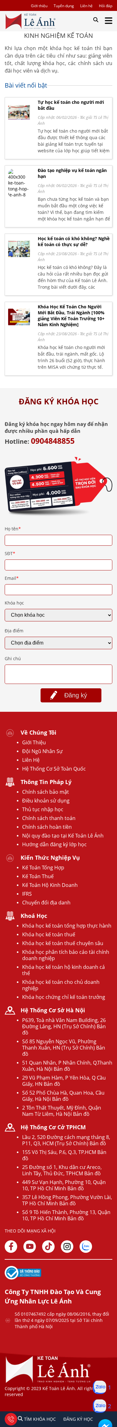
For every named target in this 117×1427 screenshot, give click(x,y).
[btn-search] (95, 20)
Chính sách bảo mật (45, 791)
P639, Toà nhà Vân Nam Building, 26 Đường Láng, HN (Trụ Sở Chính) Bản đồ (64, 1026)
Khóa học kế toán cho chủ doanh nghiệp (61, 985)
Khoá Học (34, 915)
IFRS (27, 893)
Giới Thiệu (34, 742)
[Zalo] (86, 1246)
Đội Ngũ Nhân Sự (42, 751)
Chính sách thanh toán (49, 818)
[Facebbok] (11, 1246)
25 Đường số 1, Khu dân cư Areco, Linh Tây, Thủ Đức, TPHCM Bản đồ (62, 1170)
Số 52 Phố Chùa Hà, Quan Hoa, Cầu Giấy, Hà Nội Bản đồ (63, 1095)
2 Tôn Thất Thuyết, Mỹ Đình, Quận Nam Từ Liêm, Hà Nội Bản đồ (61, 1110)
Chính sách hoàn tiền (47, 826)
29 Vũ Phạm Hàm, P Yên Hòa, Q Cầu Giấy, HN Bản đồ (64, 1080)
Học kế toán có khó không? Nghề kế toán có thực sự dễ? (74, 241)
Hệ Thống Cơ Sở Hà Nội (53, 1010)
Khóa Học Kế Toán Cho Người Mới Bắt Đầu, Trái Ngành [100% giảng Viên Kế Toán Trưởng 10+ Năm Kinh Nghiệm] (71, 315)
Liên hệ (86, 5)
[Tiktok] (48, 1246)
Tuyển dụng (64, 5)
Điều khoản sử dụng (46, 800)
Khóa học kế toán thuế (48, 934)
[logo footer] (48, 1382)
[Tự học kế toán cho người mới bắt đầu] (19, 122)
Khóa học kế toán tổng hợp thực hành (66, 925)
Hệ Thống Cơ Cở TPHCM (53, 1127)
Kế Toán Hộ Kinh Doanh (50, 885)
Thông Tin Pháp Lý (46, 782)
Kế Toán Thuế (38, 876)
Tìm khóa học (39, 1419)
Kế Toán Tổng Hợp (43, 867)
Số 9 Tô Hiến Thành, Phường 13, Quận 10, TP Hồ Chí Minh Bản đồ (66, 1215)
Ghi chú (13, 658)
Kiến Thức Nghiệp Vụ (50, 857)
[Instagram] (67, 1246)
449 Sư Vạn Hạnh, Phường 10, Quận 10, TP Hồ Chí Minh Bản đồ (64, 1185)
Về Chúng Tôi (38, 732)
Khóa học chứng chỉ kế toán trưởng (63, 997)
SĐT (10, 553)
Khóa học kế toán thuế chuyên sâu (62, 943)
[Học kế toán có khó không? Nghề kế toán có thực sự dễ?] (19, 259)
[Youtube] (29, 1246)
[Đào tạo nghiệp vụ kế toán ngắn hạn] (19, 195)
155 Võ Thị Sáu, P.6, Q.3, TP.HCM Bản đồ (64, 1155)
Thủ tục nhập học (42, 809)
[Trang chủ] (30, 21)
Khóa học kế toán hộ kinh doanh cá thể (63, 970)
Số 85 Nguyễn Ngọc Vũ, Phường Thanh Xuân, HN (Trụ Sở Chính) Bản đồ (63, 1047)
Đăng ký (75, 695)
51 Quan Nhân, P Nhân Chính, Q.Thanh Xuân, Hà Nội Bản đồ (67, 1065)
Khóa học (14, 603)
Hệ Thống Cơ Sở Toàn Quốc (54, 768)
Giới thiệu (39, 5)
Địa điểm (14, 631)
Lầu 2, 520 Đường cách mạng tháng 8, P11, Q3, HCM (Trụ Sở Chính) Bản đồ (66, 1140)
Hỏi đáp (105, 5)
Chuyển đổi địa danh (46, 902)
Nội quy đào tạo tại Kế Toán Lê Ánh (63, 835)
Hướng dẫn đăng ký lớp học (54, 844)
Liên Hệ (31, 760)
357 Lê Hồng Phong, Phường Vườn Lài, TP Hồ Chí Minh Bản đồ (67, 1200)
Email (12, 578)
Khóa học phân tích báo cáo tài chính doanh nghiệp (65, 955)
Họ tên (13, 529)
